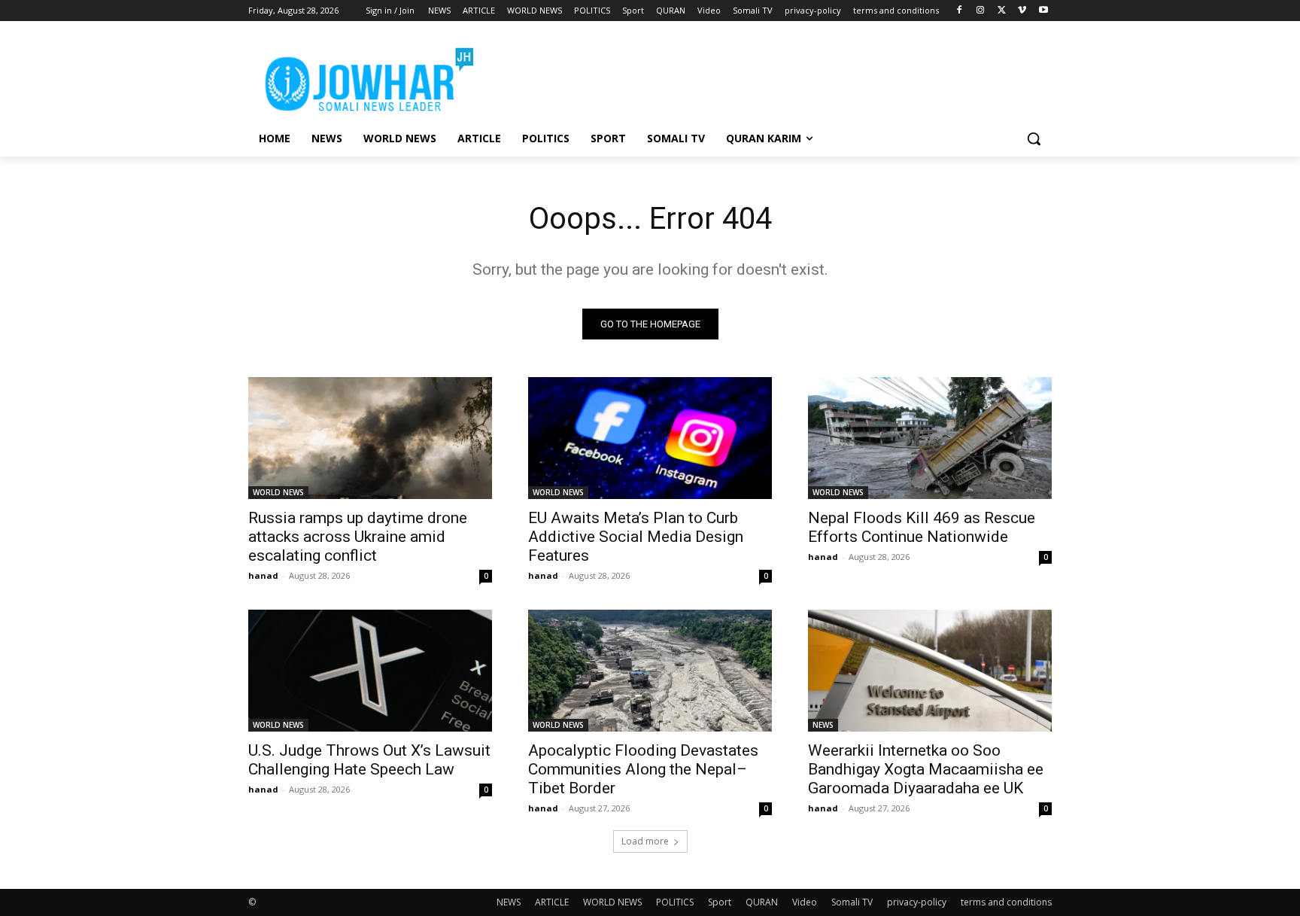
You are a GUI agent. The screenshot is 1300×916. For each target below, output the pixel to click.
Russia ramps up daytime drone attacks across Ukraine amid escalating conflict (357, 537)
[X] (1001, 11)
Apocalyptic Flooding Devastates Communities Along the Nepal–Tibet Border (643, 769)
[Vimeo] (1022, 11)
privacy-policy (916, 902)
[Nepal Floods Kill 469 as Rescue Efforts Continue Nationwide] (930, 438)
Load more (645, 841)
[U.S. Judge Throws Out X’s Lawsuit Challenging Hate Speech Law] (370, 671)
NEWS (823, 725)
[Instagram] (980, 11)
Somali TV (852, 902)
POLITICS (675, 902)
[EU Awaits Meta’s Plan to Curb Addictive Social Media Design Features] (650, 438)
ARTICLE (552, 902)
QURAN (762, 902)
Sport (719, 902)
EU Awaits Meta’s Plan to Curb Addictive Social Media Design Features (635, 537)
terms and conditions (1006, 902)
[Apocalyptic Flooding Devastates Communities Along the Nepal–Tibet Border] (650, 671)
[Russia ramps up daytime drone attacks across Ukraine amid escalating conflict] (370, 438)
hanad (263, 575)
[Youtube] (1043, 11)
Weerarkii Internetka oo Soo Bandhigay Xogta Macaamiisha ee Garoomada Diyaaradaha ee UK (925, 769)
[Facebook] (959, 11)
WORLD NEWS (278, 492)
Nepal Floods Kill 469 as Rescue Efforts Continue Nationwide (921, 527)
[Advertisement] (763, 76)
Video (804, 902)
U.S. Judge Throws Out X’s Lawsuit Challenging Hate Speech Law (369, 759)
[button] (1034, 138)
